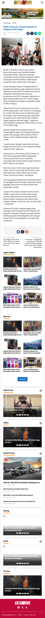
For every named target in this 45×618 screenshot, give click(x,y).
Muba (4, 34)
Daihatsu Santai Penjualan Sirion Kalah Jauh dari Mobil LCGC (19, 501)
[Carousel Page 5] (28, 414)
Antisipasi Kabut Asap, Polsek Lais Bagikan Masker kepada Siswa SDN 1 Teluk (12, 288)
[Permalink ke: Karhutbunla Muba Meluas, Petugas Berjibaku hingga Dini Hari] (12, 262)
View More (22, 379)
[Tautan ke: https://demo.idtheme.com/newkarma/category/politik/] (40, 390)
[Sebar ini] (28, 33)
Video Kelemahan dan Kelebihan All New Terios (15, 489)
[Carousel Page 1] (17, 414)
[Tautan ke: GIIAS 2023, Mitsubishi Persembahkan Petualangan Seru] (22, 468)
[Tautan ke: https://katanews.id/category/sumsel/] (40, 423)
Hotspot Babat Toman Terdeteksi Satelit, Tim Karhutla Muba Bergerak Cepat (32, 270)
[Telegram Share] (35, 33)
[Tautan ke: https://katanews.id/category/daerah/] (40, 541)
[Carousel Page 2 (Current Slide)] (20, 414)
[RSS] (26, 232)
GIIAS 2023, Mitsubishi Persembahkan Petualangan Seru (21, 483)
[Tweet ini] (32, 33)
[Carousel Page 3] (22, 414)
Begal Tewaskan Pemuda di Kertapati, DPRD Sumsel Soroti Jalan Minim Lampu (22, 409)
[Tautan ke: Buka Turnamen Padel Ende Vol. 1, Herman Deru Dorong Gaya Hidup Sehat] (22, 525)
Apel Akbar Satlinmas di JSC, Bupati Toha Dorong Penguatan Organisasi (31, 288)
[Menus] (3, 2)
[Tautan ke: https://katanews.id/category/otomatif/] (40, 453)
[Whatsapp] (39, 33)
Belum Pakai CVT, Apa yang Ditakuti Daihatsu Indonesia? (18, 495)
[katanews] (23, 2)
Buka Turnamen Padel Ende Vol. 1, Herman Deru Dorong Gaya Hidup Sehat (20, 529)
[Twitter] (22, 232)
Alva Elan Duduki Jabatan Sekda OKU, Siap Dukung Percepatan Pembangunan (21, 557)
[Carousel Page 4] (25, 414)
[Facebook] (18, 232)
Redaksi (20, 615)
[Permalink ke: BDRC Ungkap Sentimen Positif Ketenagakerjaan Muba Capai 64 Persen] (12, 298)
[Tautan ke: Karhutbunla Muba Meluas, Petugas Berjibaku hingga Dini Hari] (22, 437)
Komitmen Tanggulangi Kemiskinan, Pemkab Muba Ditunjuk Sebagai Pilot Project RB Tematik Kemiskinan (33, 242)
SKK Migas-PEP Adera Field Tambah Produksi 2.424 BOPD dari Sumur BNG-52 (11, 241)
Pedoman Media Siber (30, 615)
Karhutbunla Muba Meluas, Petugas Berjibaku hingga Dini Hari (12, 270)
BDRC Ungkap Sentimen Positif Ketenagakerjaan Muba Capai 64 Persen (11, 306)
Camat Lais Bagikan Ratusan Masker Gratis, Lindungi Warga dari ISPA (31, 306)
